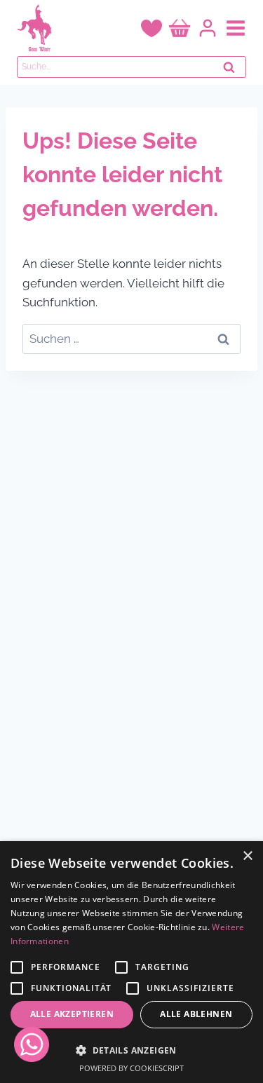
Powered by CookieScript (131, 1068)
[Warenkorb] (179, 28)
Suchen (233, 71)
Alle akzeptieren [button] (72, 1014)
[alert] (131, 962)
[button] (131, 1050)
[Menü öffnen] (235, 28)
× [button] (247, 856)
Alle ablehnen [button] (196, 1014)
